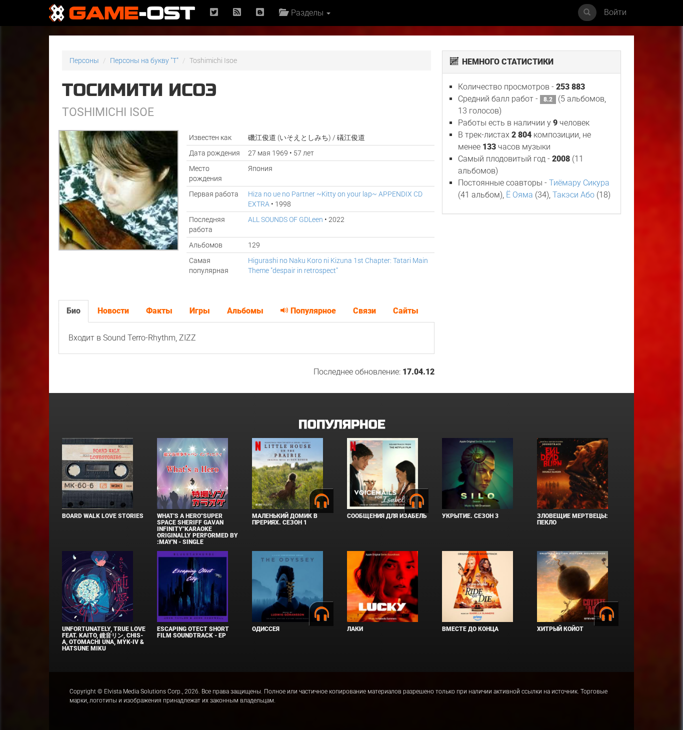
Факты (159, 311)
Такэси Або (573, 195)
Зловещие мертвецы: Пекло (572, 519)
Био (73, 311)
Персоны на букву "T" (144, 60)
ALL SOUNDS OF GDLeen (285, 220)
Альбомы (245, 311)
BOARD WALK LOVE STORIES (103, 516)
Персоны (84, 60)
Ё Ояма (519, 195)
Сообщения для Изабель (386, 516)
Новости (113, 311)
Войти (615, 12)
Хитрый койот (560, 629)
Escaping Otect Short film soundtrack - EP (193, 632)
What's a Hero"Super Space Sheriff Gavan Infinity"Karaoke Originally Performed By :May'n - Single (197, 529)
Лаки (355, 629)
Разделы (306, 13)
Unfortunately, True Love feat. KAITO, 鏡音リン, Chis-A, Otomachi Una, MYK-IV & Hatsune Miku (104, 639)
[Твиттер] (214, 13)
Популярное (312, 311)
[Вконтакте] (260, 13)
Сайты (405, 311)
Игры (200, 311)
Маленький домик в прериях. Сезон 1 (285, 519)
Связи (364, 311)
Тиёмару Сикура (579, 183)
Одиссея (266, 629)
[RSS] (237, 13)
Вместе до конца (470, 629)
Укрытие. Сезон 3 (470, 516)
